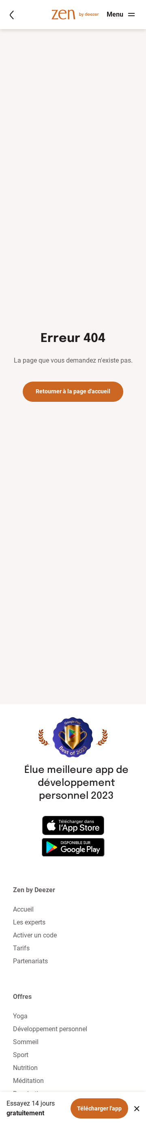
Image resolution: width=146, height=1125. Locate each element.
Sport (20, 1055)
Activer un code (35, 935)
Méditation (28, 1081)
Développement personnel (50, 1029)
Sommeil (26, 1042)
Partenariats (30, 961)
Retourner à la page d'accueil (73, 391)
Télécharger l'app (99, 1108)
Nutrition (25, 1068)
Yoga (20, 1016)
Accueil (23, 909)
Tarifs (21, 948)
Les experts (29, 922)
